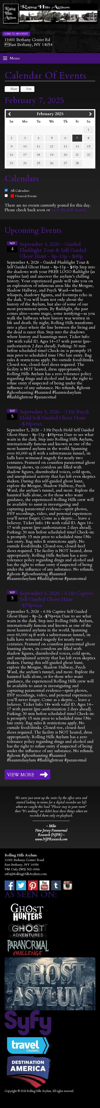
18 (38, 155)
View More (20, 775)
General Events (26, 196)
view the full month (68, 210)
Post (28, 89)
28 (77, 163)
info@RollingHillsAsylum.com (26, 874)
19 (51, 155)
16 (11, 155)
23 (11, 163)
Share (14, 89)
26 (51, 163)
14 (77, 146)
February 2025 (50, 114)
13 (65, 146)
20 (65, 155)
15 (88, 146)
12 (51, 146)
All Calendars (20, 190)
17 (25, 155)
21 (77, 155)
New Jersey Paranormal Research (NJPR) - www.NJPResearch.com (51, 835)
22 (88, 155)
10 (25, 146)
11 (38, 146)
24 (25, 163)
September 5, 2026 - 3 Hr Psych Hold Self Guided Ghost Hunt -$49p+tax (54, 418)
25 (38, 163)
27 (65, 163)
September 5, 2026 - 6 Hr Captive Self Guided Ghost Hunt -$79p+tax (56, 599)
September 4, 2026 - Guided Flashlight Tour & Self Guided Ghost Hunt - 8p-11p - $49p (53, 250)
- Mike (51, 826)
